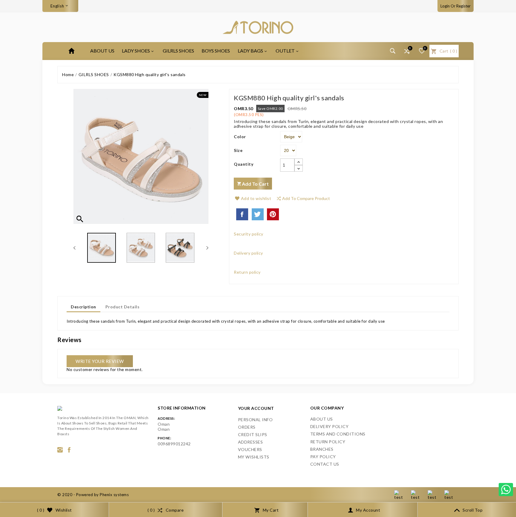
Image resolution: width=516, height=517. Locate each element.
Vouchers (250, 449)
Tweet (258, 214)
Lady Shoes (136, 50)
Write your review (100, 361)
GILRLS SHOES (178, 50)
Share (242, 214)
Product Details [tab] (122, 306)
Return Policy (327, 441)
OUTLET (285, 50)
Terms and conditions (338, 433)
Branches (322, 449)
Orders (247, 427)
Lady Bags (250, 50)
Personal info (255, 419)
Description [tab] (83, 306)
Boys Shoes (216, 50)
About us (102, 50)
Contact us (324, 464)
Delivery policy (329, 426)
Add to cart (255, 184)
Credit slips (252, 434)
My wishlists (253, 456)
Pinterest (273, 214)
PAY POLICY (323, 456)
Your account (256, 408)
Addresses (250, 441)
